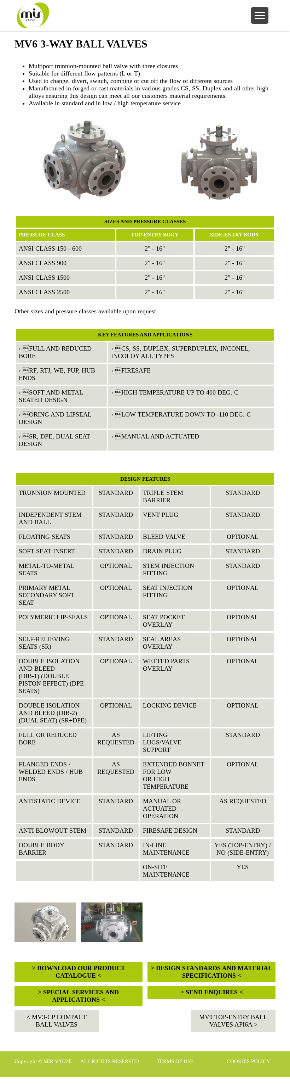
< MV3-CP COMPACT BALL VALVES (57, 1020)
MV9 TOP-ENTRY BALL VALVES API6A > (233, 1020)
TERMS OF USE (175, 1061)
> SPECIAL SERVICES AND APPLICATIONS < (78, 996)
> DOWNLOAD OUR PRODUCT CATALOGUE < (78, 972)
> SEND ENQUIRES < (211, 992)
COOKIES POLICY (248, 1061)
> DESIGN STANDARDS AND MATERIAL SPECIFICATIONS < (211, 972)
